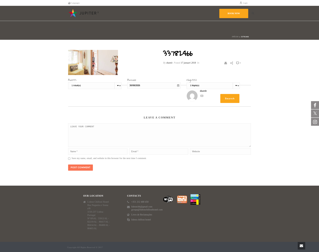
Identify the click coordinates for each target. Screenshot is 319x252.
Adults (72, 80)
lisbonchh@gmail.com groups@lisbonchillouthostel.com (147, 208)
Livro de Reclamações (141, 214)
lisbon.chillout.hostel (141, 219)
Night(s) (192, 80)
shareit (169, 63)
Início (235, 37)
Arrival (131, 80)
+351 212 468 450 (140, 202)
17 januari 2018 (188, 63)
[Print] (225, 63)
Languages (75, 3)
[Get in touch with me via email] (202, 96)
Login (245, 3)
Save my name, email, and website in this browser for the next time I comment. (109, 158)
